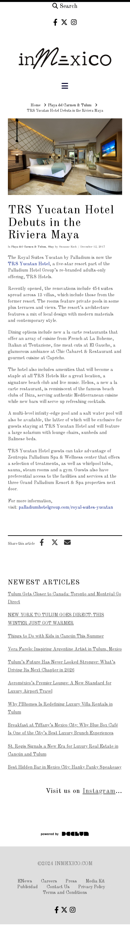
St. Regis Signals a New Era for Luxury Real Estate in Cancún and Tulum (63, 750)
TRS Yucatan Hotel (29, 264)
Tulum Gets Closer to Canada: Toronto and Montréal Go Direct (64, 598)
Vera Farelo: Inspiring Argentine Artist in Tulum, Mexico (65, 649)
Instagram (99, 791)
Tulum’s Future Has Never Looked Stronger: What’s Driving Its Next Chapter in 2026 (61, 666)
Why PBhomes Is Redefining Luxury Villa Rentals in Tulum (60, 708)
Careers (49, 881)
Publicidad (27, 887)
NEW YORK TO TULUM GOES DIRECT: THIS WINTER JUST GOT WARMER (56, 619)
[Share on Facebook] (42, 542)
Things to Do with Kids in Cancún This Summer (56, 636)
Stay (51, 246)
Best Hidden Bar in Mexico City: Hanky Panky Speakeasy (64, 767)
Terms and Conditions (65, 892)
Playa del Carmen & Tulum (28, 246)
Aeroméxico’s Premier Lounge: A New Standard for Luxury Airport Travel (59, 687)
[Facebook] (55, 22)
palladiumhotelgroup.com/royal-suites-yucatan (66, 507)
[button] (65, 86)
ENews (25, 881)
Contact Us (58, 887)
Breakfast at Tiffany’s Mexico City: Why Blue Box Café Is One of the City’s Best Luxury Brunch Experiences (63, 729)
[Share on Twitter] (54, 542)
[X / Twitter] (64, 22)
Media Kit (95, 881)
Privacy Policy (91, 887)
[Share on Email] (67, 542)
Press (71, 881)
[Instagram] (74, 22)
